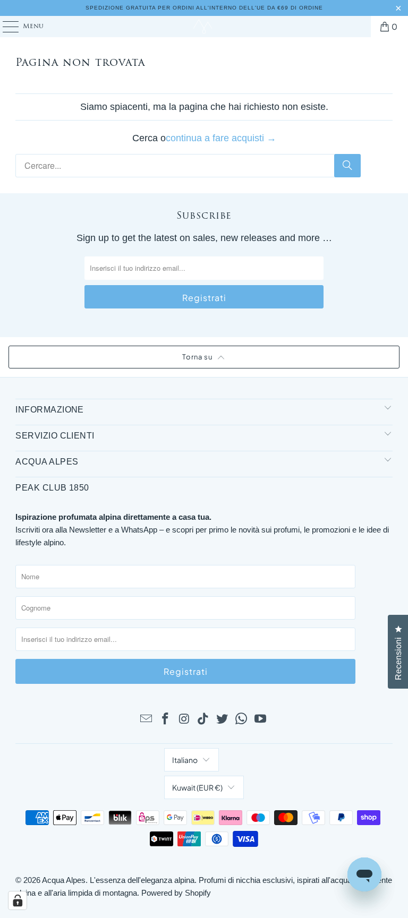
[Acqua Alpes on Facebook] (166, 719)
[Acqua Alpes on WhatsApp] (242, 719)
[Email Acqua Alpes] (147, 719)
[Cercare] (347, 165)
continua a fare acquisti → (221, 138)
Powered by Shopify (176, 892)
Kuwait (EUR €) (197, 787)
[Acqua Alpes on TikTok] (203, 719)
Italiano (185, 760)
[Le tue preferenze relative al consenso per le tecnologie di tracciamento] (17, 900)
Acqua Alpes (64, 880)
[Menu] (5, 26)
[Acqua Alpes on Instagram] (184, 719)
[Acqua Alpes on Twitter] (223, 719)
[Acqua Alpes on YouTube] (260, 719)
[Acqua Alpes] (204, 26)
